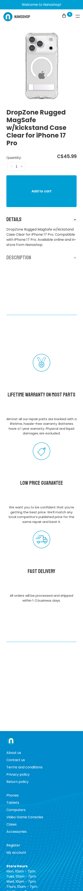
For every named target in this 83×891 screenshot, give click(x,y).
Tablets (12, 802)
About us (13, 752)
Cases (11, 824)
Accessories (16, 831)
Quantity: (13, 157)
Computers (16, 809)
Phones (12, 795)
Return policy (17, 781)
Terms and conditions (24, 767)
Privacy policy (18, 774)
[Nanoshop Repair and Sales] (11, 741)
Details (13, 219)
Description (18, 257)
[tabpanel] (41, 66)
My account (16, 852)
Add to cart (41, 191)
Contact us (15, 759)
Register (13, 845)
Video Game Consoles (24, 817)
